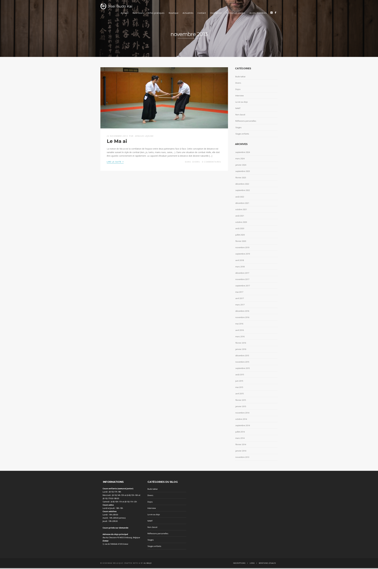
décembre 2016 (242, 311)
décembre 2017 (242, 273)
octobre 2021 (241, 209)
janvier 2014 (240, 450)
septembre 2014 (242, 425)
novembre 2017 (242, 279)
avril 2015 (239, 393)
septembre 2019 (242, 253)
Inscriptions (239, 563)
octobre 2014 (241, 419)
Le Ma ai (117, 141)
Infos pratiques (156, 13)
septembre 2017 (242, 285)
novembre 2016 (242, 317)
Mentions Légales (267, 563)
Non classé (240, 114)
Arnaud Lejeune (144, 136)
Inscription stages (235, 13)
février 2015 (240, 400)
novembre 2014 (242, 412)
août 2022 (239, 196)
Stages (238, 127)
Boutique (174, 13)
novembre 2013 (242, 457)
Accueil (124, 13)
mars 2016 (240, 336)
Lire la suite (115, 161)
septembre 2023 (242, 171)
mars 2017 (240, 304)
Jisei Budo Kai (120, 6)
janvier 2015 (240, 406)
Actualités (188, 13)
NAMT (238, 108)
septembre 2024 (242, 152)
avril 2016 (239, 330)
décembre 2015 (242, 355)
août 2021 (239, 215)
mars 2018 (240, 266)
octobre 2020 (241, 222)
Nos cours (138, 13)
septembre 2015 (242, 368)
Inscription (216, 13)
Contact (202, 13)
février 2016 (240, 342)
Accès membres (258, 13)
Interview (239, 95)
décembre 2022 (242, 184)
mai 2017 (239, 292)
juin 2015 (239, 381)
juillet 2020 (240, 234)
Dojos (238, 89)
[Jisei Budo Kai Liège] (275, 12)
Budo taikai (240, 76)
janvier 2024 (240, 165)
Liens (252, 563)
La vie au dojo (241, 102)
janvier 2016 (240, 349)
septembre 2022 (242, 190)
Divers (196, 162)
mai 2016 (239, 323)
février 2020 (240, 241)
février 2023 (240, 177)
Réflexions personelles (245, 121)
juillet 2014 (240, 431)
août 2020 (239, 228)
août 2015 (239, 374)
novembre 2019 (242, 247)
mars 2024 (240, 158)
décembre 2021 (242, 203)
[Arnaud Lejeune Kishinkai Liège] (271, 12)
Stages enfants (242, 133)
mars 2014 (240, 438)
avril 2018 (239, 260)
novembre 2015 (242, 362)
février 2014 (240, 444)
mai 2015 (239, 387)
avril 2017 (239, 298)
